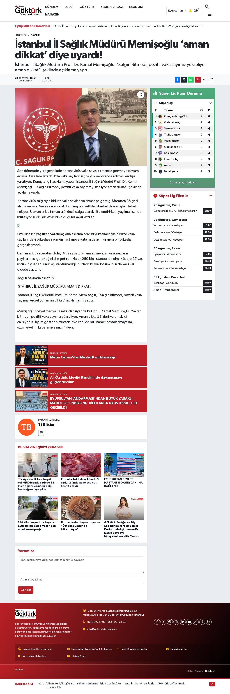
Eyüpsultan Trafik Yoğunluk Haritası (92, 649)
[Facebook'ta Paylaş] (177, 80)
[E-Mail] (41, 433)
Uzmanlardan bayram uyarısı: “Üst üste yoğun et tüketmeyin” (81, 526)
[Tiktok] (196, 622)
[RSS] (209, 622)
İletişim (19, 669)
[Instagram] (176, 622)
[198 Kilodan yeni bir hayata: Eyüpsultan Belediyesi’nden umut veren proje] (38, 507)
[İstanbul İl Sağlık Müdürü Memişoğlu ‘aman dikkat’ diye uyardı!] (81, 127)
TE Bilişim (46, 424)
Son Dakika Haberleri (34, 656)
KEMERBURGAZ (111, 6)
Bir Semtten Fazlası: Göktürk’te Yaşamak (158, 683)
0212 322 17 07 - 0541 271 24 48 (106, 622)
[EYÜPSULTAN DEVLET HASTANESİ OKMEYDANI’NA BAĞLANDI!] (124, 464)
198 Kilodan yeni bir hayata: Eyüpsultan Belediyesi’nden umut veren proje (37, 526)
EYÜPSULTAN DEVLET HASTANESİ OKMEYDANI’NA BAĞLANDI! (123, 482)
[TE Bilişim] (26, 427)
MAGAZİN (52, 14)
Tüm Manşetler (179, 649)
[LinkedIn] (183, 622)
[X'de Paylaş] (184, 80)
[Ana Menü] (208, 15)
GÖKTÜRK (87, 6)
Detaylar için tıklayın (182, 182)
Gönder (25, 589)
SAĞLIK (35, 35)
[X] (163, 622)
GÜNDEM (51, 6)
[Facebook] (157, 622)
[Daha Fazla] (198, 80)
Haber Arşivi (79, 656)
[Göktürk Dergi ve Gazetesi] (28, 11)
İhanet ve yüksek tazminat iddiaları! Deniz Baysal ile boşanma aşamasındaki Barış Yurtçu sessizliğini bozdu (127, 26)
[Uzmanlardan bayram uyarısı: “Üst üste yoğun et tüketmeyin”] (81, 507)
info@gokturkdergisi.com (102, 629)
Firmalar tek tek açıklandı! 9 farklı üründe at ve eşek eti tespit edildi (80, 482)
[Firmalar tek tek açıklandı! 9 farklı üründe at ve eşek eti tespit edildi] (81, 464)
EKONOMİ (136, 6)
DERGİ (69, 6)
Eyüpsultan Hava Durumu (37, 649)
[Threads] (202, 622)
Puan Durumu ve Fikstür (134, 649)
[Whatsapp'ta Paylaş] (191, 80)
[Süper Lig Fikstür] (210, 196)
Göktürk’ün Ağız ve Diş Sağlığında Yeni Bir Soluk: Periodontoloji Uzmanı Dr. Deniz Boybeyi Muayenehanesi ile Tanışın (121, 529)
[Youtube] (189, 622)
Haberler (20, 35)
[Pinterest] (170, 622)
